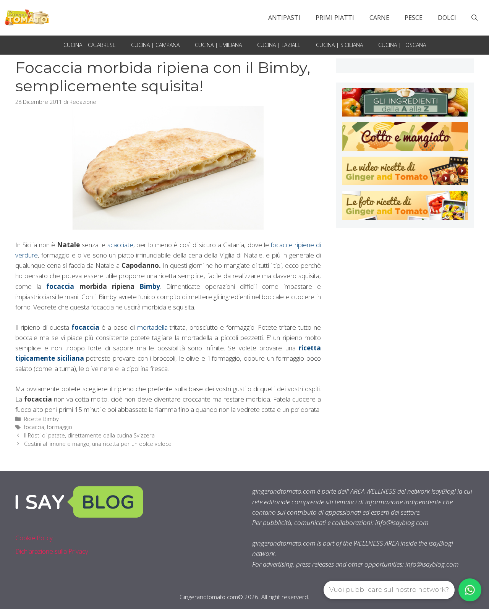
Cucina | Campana (155, 45)
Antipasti (284, 17)
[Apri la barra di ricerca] (474, 17)
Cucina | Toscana (402, 45)
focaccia (60, 286)
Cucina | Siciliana (339, 45)
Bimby (149, 286)
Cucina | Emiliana (218, 45)
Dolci (447, 17)
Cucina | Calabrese (89, 45)
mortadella (152, 327)
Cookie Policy (34, 537)
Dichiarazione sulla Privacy (51, 551)
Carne (379, 17)
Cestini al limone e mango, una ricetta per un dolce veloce (98, 443)
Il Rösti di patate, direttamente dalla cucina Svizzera (89, 435)
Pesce (414, 17)
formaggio (59, 427)
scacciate (120, 244)
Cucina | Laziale (279, 45)
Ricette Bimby (41, 419)
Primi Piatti (335, 17)
